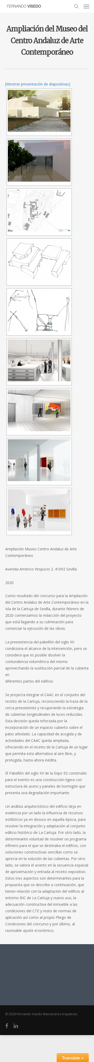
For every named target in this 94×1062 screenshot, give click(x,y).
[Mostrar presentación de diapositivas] (37, 84)
